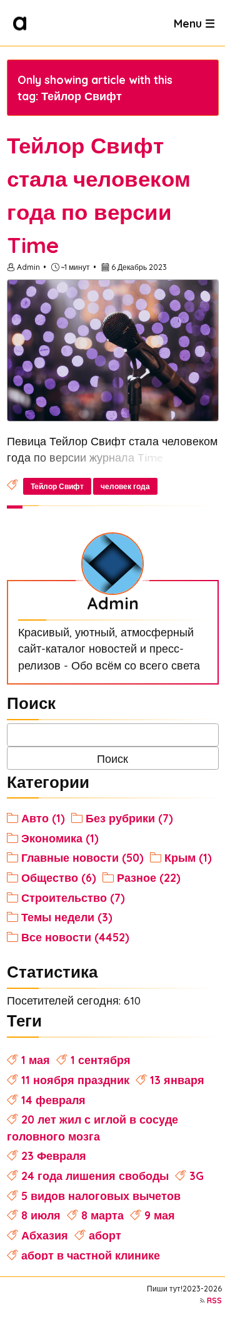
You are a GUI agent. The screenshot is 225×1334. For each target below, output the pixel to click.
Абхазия (44, 1235)
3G (196, 1175)
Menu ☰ (194, 22)
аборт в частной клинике (90, 1255)
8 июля (41, 1215)
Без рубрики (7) (129, 818)
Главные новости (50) (82, 857)
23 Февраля (53, 1155)
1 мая (35, 1060)
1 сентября (101, 1060)
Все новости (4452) (75, 937)
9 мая (159, 1215)
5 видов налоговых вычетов (101, 1195)
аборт (105, 1235)
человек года (125, 486)
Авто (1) (43, 818)
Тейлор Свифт (57, 486)
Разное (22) (149, 877)
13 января (177, 1080)
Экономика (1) (60, 838)
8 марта (102, 1215)
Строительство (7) (73, 897)
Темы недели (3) (66, 917)
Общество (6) (58, 877)
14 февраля (53, 1100)
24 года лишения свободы (95, 1175)
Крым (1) (188, 857)
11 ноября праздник (75, 1080)
